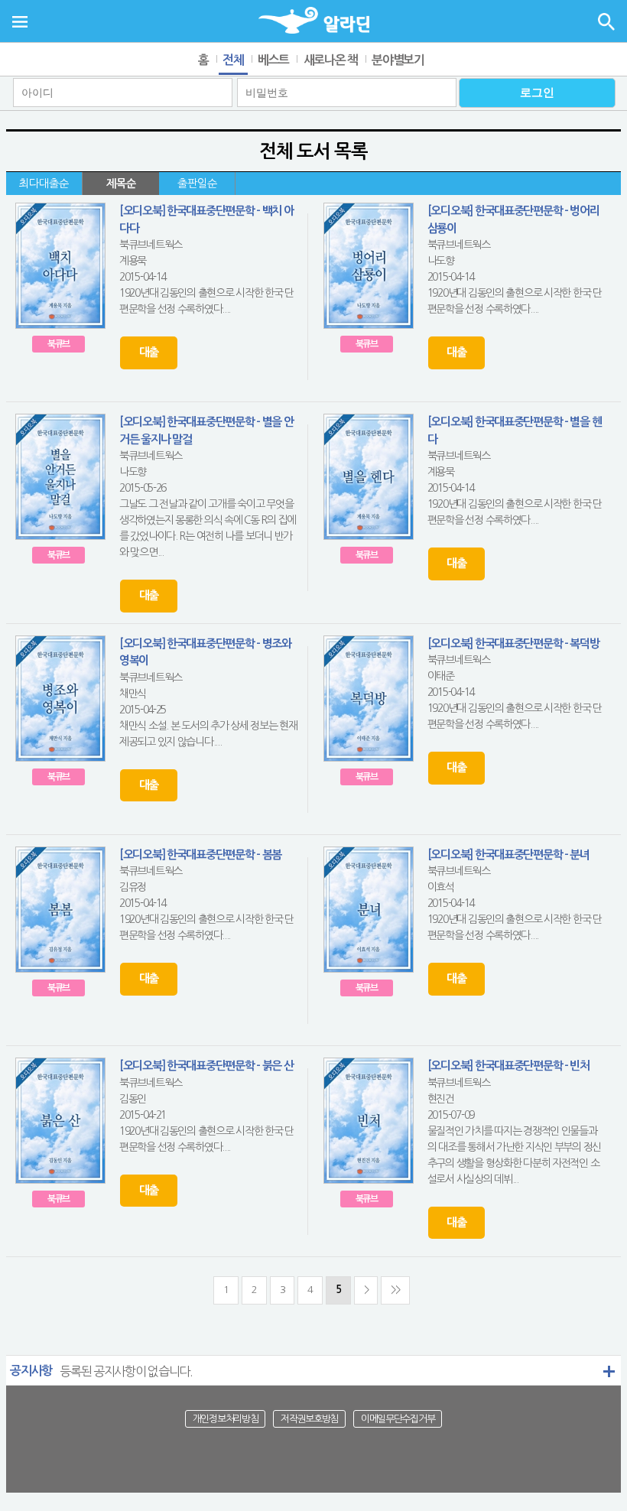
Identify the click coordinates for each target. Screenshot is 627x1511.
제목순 (121, 183)
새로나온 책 (331, 60)
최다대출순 (44, 183)
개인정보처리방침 (225, 1419)
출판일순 (197, 183)
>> (395, 1290)
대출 (148, 352)
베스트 (273, 60)
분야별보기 (398, 60)
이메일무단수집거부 (397, 1419)
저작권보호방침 (309, 1419)
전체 (233, 60)
